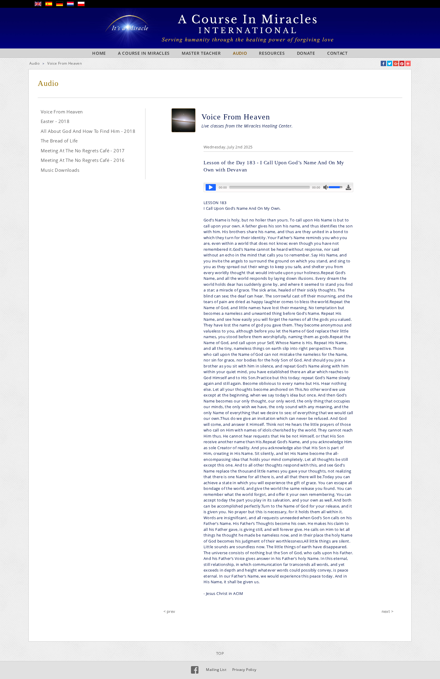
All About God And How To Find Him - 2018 (88, 131)
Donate (306, 53)
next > (387, 611)
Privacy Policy (244, 669)
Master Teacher (201, 53)
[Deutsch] (61, 4)
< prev (169, 611)
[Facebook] (194, 670)
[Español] (50, 4)
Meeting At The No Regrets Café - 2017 (83, 151)
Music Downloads (60, 170)
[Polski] (83, 4)
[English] (39, 4)
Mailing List (216, 669)
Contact (337, 53)
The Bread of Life (59, 141)
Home (99, 53)
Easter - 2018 (55, 121)
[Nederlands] (72, 4)
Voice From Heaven (64, 63)
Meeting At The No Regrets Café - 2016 (83, 160)
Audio (240, 53)
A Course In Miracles (144, 53)
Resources (272, 53)
